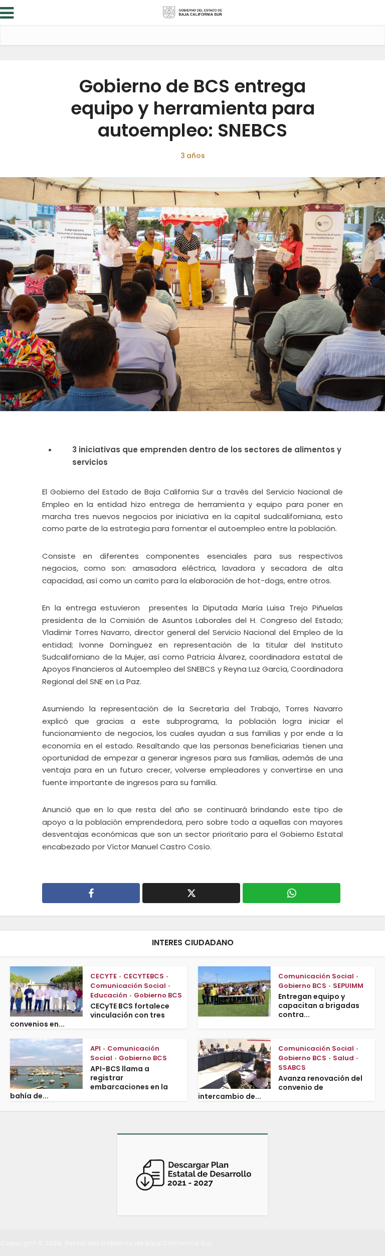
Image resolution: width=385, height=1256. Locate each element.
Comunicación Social (128, 985)
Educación (108, 995)
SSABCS (292, 1067)
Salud (343, 1058)
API (95, 1048)
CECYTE (103, 976)
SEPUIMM (348, 985)
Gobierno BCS (158, 995)
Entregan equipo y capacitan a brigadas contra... (318, 1005)
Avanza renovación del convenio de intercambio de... (280, 1087)
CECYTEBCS (143, 976)
